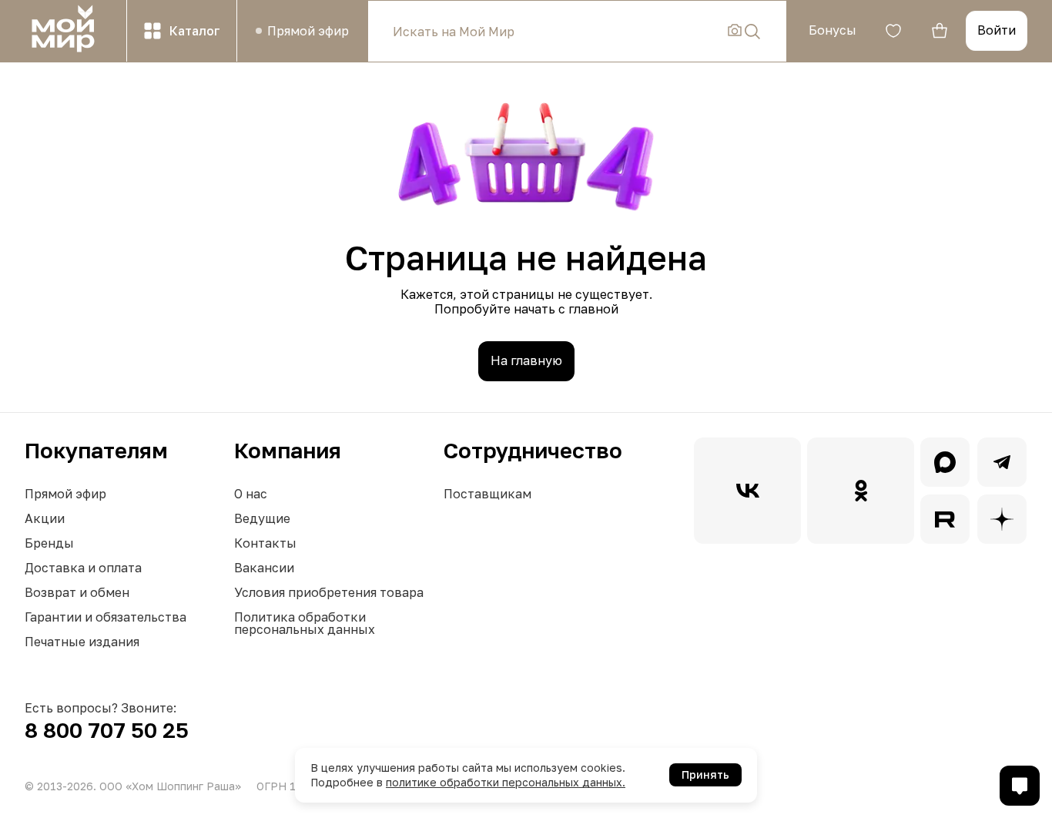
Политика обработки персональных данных (304, 623)
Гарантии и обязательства (105, 617)
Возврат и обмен (77, 592)
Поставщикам (487, 493)
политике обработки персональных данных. (505, 782)
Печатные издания (82, 641)
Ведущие (262, 518)
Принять (705, 774)
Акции (45, 518)
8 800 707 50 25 (107, 730)
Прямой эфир (65, 493)
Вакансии (264, 567)
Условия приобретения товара (329, 592)
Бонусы (832, 30)
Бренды (49, 543)
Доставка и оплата (83, 567)
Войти (996, 30)
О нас (250, 493)
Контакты (265, 543)
